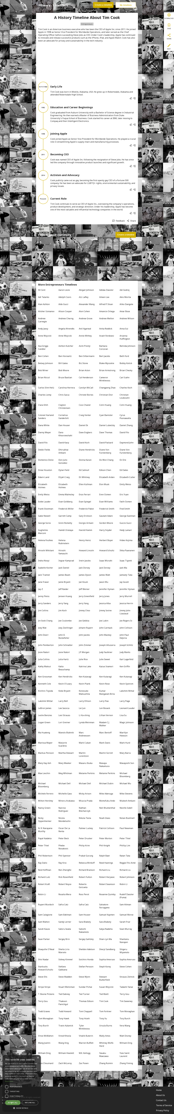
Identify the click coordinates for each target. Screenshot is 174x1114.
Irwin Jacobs (85, 560)
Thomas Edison (86, 1001)
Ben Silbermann (86, 356)
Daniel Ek (83, 425)
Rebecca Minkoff (87, 862)
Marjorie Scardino (62, 744)
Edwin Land (43, 477)
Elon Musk (104, 484)
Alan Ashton (44, 304)
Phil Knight (104, 845)
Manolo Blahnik (66, 732)
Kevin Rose (104, 683)
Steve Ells (42, 976)
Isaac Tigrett (126, 560)
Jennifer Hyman (106, 589)
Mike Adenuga (106, 793)
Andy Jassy (43, 328)
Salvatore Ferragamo (104, 906)
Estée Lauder (44, 501)
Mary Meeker (64, 763)
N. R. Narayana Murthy (45, 830)
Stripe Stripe (44, 987)
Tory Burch (125, 1018)
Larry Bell (63, 701)
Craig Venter (85, 415)
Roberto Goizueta (83, 886)
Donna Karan (85, 459)
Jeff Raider (63, 589)
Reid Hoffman (44, 870)
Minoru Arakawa (66, 800)
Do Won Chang (106, 459)
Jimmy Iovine (105, 610)
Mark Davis (104, 742)
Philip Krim (84, 845)
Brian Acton (84, 370)
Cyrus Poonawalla (125, 417)
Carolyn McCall (86, 387)
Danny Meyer (44, 432)
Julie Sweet (104, 659)
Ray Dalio (42, 862)
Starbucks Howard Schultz (45, 968)
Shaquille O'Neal (46, 949)
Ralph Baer (104, 855)
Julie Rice (83, 659)
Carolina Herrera (66, 387)
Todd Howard (64, 1011)
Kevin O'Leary (65, 683)
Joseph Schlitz (126, 645)
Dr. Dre (123, 459)
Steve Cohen (125, 966)
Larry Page (125, 701)
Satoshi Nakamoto (84, 930)
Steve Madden (65, 976)
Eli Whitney (84, 477)
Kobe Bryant (64, 690)
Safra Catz (63, 904)
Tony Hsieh (84, 1018)
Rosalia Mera (64, 894)
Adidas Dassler (106, 290)
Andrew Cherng (65, 318)
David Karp (63, 442)
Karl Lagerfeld (126, 659)
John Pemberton (46, 645)
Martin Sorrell (106, 753)
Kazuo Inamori (106, 666)
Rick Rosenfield (65, 877)
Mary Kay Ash (44, 763)
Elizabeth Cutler (127, 477)
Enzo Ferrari (85, 494)
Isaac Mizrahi (105, 560)
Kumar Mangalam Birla (107, 692)
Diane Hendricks (87, 449)
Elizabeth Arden (107, 477)
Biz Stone (83, 363)
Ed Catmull (84, 470)
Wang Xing (63, 1043)
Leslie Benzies (45, 715)
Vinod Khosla (64, 1035)
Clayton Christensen (64, 406)
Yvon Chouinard (45, 1063)
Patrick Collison (106, 828)
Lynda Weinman (86, 722)
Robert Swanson (107, 884)
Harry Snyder (105, 530)
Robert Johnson (127, 877)
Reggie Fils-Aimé (128, 862)
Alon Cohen (84, 311)
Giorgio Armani (86, 523)
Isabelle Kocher (45, 567)
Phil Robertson (45, 855)
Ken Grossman (45, 676)
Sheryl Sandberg (107, 949)
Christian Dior (106, 394)
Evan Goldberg (65, 501)
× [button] (38, 1058)
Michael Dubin (106, 783)
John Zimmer (85, 645)
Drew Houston (45, 470)
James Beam (64, 574)
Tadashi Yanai (126, 987)
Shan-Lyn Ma (105, 939)
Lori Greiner (64, 722)
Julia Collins (44, 659)
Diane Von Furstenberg (105, 451)
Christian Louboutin (125, 396)
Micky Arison (85, 793)
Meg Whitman (65, 773)
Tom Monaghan (127, 1011)
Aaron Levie (64, 290)
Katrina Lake (85, 666)
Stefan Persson (86, 966)
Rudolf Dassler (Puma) (127, 896)
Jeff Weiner (84, 589)
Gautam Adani (106, 515)
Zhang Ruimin (106, 1063)
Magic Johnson (127, 722)
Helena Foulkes (45, 540)
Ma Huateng (44, 732)
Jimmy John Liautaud (125, 612)
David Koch (84, 442)
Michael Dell (64, 783)
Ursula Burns (105, 1025)
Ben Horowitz (65, 356)
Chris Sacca (63, 394)
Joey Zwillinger (65, 627)
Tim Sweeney (126, 1001)
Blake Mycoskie (106, 363)
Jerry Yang (63, 603)
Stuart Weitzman (66, 987)
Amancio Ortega (107, 311)
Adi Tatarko (43, 297)
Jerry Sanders (44, 603)
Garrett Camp (64, 515)
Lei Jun (82, 708)
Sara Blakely (85, 921)
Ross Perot (84, 894)
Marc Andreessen (84, 734)
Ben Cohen (43, 356)
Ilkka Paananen (127, 550)
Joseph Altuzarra (107, 645)
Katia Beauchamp (64, 668)
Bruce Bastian (65, 377)
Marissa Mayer (45, 742)
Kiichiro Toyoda (45, 690)
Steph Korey (105, 966)
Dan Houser (64, 425)
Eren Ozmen (105, 494)
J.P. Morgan (84, 652)
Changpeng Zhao (107, 387)
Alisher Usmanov (46, 311)
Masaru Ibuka (85, 763)
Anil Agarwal (85, 328)
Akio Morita (125, 297)
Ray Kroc (62, 862)
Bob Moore (63, 370)
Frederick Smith (106, 508)
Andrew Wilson (127, 318)
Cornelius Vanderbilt (63, 417)
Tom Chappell (85, 1011)
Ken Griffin (125, 666)
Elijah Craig (64, 477)
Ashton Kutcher (65, 346)
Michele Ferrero (45, 793)
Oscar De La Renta (64, 830)
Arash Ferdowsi (106, 335)
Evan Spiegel (85, 501)
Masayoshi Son (127, 763)
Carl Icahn (124, 377)
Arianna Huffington (125, 337)
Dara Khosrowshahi (65, 434)
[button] (21, 1108)
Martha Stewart (66, 753)
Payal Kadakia (44, 838)
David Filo (124, 432)
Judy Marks (125, 652)
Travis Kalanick (65, 1025)
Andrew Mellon (106, 318)
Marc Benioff (105, 732)
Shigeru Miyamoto (124, 951)
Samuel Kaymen (107, 914)
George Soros (44, 523)
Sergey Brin (64, 939)
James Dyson (85, 574)
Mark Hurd (125, 742)
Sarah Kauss (44, 929)
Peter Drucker (85, 838)
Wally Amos (104, 1035)
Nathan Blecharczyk (84, 809)
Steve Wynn (84, 976)
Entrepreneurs (87, 24)
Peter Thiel (125, 838)
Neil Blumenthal (107, 807)
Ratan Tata (125, 855)
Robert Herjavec (107, 877)
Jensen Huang (65, 596)
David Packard (106, 442)
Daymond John (126, 442)
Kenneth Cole (44, 683)
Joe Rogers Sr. (126, 620)
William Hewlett (66, 1053)
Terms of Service (164, 1105)
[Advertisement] (87, 62)
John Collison (126, 627)
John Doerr (43, 635)
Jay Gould (124, 582)
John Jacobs (84, 635)
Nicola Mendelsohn (64, 819)
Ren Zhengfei (64, 870)
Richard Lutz (44, 877)
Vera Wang (125, 1025)
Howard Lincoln (86, 550)
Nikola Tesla (85, 818)
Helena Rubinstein (63, 542)
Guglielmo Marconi (43, 532)
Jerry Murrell (126, 596)
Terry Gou (124, 994)
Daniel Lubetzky (107, 425)
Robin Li (124, 884)
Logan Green (44, 722)
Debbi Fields (44, 449)
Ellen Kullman (85, 484)
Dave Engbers (85, 432)
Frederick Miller (66, 508)
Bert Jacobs (104, 356)
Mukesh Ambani (127, 800)
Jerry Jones (104, 596)
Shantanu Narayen (124, 941)
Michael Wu (125, 783)
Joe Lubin (103, 620)
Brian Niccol (44, 377)
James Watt (104, 574)
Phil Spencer (64, 855)
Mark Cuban (85, 742)
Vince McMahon (45, 1035)
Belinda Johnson (127, 346)
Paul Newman (126, 828)
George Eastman (127, 515)
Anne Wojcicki (44, 335)
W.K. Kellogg (84, 1053)
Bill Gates (63, 363)
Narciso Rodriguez (63, 809)
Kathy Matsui (44, 666)
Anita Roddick (105, 328)
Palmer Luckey (86, 828)
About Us (160, 1095)
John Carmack (105, 627)
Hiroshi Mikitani (46, 550)
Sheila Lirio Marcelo (64, 951)
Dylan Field (63, 470)
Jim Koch (62, 610)
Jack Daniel (63, 567)
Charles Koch (126, 387)
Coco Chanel (85, 405)
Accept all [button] (13, 1103)
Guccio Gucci (125, 523)
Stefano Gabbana (62, 968)
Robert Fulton (85, 877)
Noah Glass (104, 818)
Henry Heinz (85, 540)
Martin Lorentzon (84, 754)
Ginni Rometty (65, 523)
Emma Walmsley (66, 494)
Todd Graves (44, 1011)
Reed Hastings (106, 862)
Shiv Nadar (43, 959)
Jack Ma (123, 567)
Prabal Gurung (86, 855)
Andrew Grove (85, 318)
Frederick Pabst (86, 508)
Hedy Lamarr (126, 530)
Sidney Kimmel (65, 959)
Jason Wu (103, 582)
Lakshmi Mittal (127, 690)
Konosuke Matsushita (84, 692)
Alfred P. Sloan (106, 304)
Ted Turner (84, 994)
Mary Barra (125, 753)
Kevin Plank (84, 683)
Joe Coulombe (65, 620)
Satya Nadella (105, 929)
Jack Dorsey (84, 567)
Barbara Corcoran (103, 347)
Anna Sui (124, 328)
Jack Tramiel (44, 574)
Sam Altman (125, 904)
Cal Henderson (86, 377)
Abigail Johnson (86, 290)
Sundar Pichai (85, 987)
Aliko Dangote (126, 304)
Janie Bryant (64, 582)
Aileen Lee (104, 297)
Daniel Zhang (126, 425)
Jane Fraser (43, 582)
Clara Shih (43, 405)
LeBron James (44, 708)
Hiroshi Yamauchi (63, 552)
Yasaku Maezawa (103, 1055)
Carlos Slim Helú (46, 387)
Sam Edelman (64, 914)
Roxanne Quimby (107, 894)
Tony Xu (103, 1018)
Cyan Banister (106, 415)
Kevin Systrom (126, 683)
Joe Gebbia (84, 620)
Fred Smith (125, 508)
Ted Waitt (104, 994)
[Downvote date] (135, 98)
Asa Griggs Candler (43, 347)
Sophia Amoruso (107, 959)
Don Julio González (63, 461)
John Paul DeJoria (124, 636)
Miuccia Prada (85, 800)
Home (159, 1090)
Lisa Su (123, 715)
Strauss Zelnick (127, 976)
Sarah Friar (125, 921)
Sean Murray (126, 929)
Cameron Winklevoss (104, 379)
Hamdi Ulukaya (65, 530)
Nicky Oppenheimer (44, 819)
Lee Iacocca (63, 708)
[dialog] (22, 1083)
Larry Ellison (85, 701)
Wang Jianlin (44, 1043)
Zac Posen (84, 1063)
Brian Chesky (126, 370)
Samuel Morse (126, 914)
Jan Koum (83, 582)
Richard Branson (87, 870)
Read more (9, 1081)
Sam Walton (44, 921)
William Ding (126, 1043)
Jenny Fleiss (43, 596)
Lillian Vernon (106, 715)
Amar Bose (125, 311)
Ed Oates (124, 470)
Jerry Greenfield (86, 596)
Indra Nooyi (43, 560)
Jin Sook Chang (45, 620)
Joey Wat (42, 627)
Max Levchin (44, 773)
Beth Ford (124, 356)
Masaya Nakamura (104, 765)
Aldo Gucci (63, 304)
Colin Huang (105, 405)
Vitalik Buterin (86, 1035)
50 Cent (41, 290)
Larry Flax (104, 701)
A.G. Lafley (83, 297)
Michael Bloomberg (125, 775)
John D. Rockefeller (63, 636)
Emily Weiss (125, 484)
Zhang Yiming (126, 1063)
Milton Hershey (45, 800)
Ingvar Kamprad (66, 560)
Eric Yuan (124, 494)
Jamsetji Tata (126, 574)
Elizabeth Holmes (43, 486)
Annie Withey (85, 335)
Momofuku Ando (107, 800)
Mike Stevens (126, 793)
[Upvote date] (131, 98)
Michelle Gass (65, 793)
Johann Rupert (86, 627)
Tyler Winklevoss (84, 1027)
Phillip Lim (125, 845)
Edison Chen (105, 470)
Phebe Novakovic (63, 847)
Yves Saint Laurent (125, 1055)
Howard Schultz (106, 550)
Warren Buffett (86, 1043)
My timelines (126, 5)
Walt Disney (125, 1035)
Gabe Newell (44, 515)
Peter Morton (105, 838)
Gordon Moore (106, 523)
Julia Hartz (63, 659)
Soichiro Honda (86, 959)
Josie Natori (43, 652)
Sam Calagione (45, 914)
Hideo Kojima (126, 540)
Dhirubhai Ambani (63, 451)
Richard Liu (104, 870)
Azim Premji (84, 346)
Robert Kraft (44, 884)
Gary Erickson (85, 515)
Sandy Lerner (64, 921)
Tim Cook (103, 1001)
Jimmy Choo (84, 610)
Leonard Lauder (127, 708)
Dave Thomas (105, 432)
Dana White (43, 425)
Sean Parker (44, 939)
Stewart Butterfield (104, 978)
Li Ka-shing (84, 715)
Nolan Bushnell (127, 818)
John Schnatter (65, 645)
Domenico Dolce (45, 459)
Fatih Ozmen (126, 501)
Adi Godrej (125, 290)
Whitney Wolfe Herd (106, 1044)
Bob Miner (43, 370)
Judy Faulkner (105, 652)
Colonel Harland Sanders (46, 417)
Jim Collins (43, 610)
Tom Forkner (105, 1011)
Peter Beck (63, 838)
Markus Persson (46, 753)
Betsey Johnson (45, 363)
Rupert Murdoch (46, 904)
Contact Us (161, 1100)
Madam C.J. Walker (104, 724)
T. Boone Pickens (46, 994)
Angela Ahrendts (66, 328)
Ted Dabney (64, 994)
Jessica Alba (105, 603)
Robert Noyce (64, 884)
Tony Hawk (63, 1018)
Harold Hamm (85, 530)
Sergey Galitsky (86, 939)
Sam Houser (84, 914)
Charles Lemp (44, 394)
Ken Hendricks (65, 676)
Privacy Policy (162, 1110)
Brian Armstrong (107, 370)
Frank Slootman (45, 508)
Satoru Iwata (64, 929)
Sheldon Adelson (87, 949)
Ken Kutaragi (85, 676)
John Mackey (105, 635)
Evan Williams (106, 501)
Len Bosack (104, 708)
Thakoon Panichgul (63, 1003)
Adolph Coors (64, 297)
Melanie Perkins (87, 773)
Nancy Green (44, 807)
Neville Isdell (126, 807)
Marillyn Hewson (124, 734)
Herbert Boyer (106, 540)
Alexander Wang (87, 304)
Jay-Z (40, 589)
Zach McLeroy (65, 1063)
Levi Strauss (64, 715)
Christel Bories (86, 394)
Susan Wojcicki (106, 987)
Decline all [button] (30, 1103)
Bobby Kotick (126, 363)
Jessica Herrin (126, 603)
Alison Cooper (65, 311)
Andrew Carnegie (42, 320)
